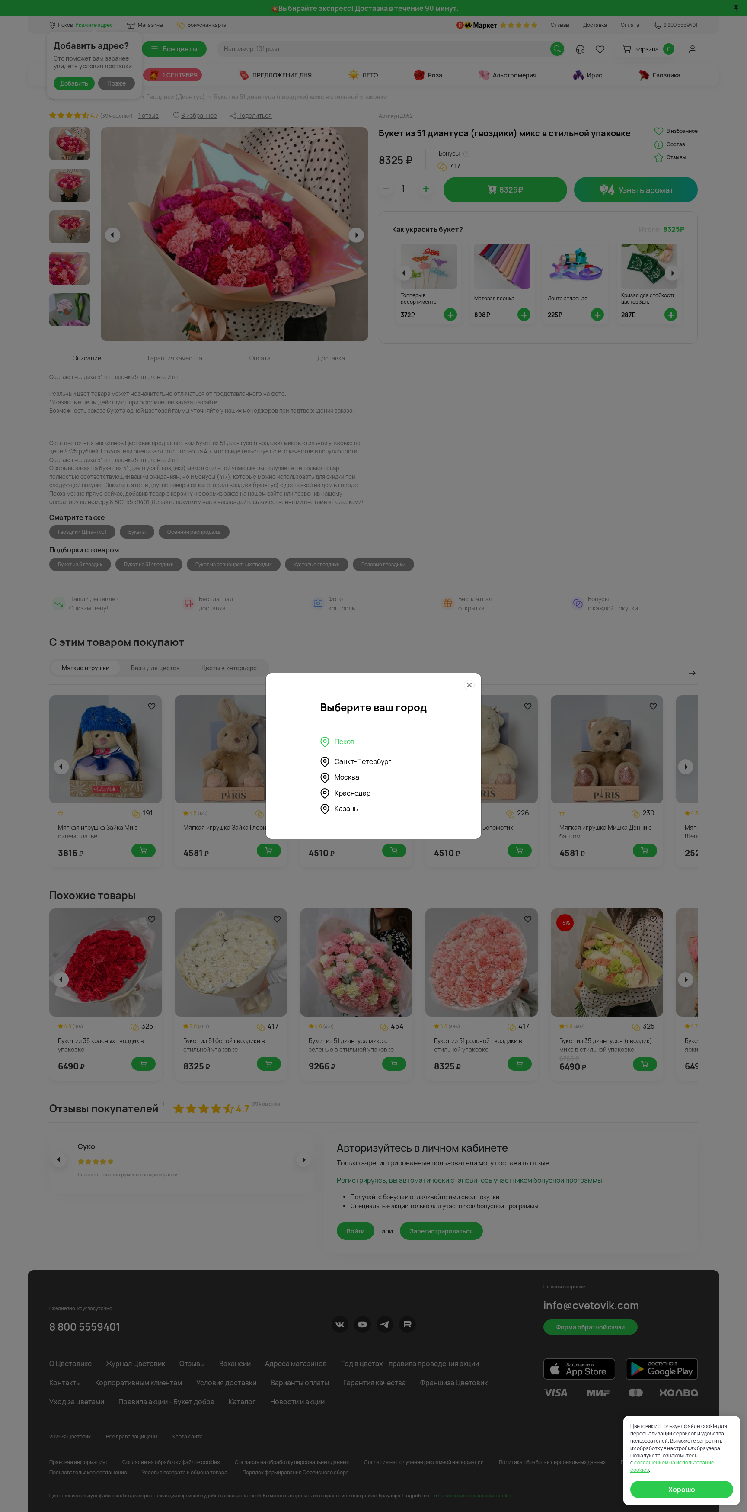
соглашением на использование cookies (672, 1466)
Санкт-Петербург (363, 761)
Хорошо (681, 1489)
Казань (346, 808)
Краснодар (352, 793)
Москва (347, 777)
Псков (344, 741)
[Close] (469, 685)
